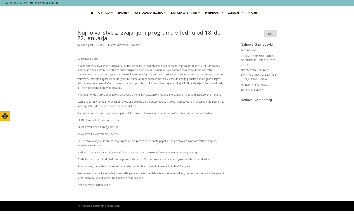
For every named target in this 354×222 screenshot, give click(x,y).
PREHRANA (212, 12)
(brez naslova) (249, 50)
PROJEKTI (254, 12)
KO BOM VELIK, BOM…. (255, 85)
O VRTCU (104, 12)
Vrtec (84, 45)
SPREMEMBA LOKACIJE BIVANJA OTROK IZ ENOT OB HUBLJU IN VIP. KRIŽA (258, 74)
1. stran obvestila (118, 45)
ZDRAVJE (233, 12)
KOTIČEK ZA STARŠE (184, 12)
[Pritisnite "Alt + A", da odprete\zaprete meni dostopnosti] (5, 116)
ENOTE (122, 12)
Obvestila (134, 45)
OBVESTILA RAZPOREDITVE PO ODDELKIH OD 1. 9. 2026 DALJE (258, 60)
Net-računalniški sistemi (103, 205)
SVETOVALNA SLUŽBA (149, 12)
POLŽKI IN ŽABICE (252, 90)
